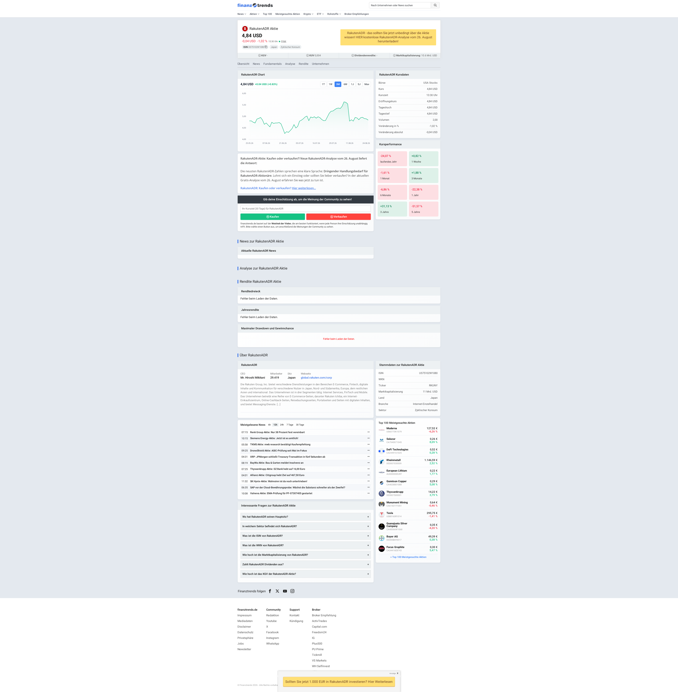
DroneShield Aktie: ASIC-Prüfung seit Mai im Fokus (278, 451)
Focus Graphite (395, 547)
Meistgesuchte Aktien (287, 14)
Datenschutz (245, 632)
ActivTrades (319, 621)
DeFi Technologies (397, 449)
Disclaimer (244, 627)
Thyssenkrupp (394, 492)
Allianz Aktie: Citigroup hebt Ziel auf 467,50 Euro (277, 475)
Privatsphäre (245, 638)
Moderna (391, 428)
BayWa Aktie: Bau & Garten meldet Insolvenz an (277, 463)
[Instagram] (292, 591)
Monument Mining (397, 502)
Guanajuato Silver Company (396, 525)
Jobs (240, 644)
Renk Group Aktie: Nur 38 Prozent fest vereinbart (277, 432)
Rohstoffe (332, 14)
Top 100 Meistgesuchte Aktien (409, 557)
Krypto (307, 14)
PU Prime (318, 649)
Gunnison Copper (396, 481)
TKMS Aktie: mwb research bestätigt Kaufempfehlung (280, 444)
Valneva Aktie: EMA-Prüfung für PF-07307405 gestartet (281, 493)
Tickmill (317, 655)
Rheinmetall (393, 460)
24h (282, 424)
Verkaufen (340, 217)
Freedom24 (319, 632)
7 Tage (290, 424)
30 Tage (300, 424)
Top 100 (267, 14)
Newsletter (244, 649)
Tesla (389, 513)
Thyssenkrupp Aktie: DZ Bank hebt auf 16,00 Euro (277, 469)
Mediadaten (245, 621)
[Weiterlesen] (369, 432)
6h (269, 424)
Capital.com (319, 627)
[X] (277, 591)
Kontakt (294, 615)
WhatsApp (272, 644)
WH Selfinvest (321, 666)
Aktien (253, 14)
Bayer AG (392, 536)
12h (275, 424)
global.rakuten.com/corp (316, 378)
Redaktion (272, 615)
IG (313, 638)
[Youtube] (285, 591)
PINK (283, 41)
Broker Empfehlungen (356, 14)
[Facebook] (270, 591)
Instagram (272, 638)
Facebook (272, 632)
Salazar (391, 439)
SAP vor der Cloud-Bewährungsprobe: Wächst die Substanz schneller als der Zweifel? (297, 487)
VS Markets (319, 660)
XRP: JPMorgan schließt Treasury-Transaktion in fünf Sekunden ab (287, 457)
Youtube (271, 621)
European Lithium (396, 470)
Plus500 (317, 644)
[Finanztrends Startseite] (255, 7)
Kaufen (274, 217)
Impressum (244, 615)
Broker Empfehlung (324, 615)
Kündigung (296, 621)
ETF (319, 14)
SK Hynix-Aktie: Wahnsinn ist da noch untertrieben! (278, 481)
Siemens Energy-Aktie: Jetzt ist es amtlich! (274, 438)
